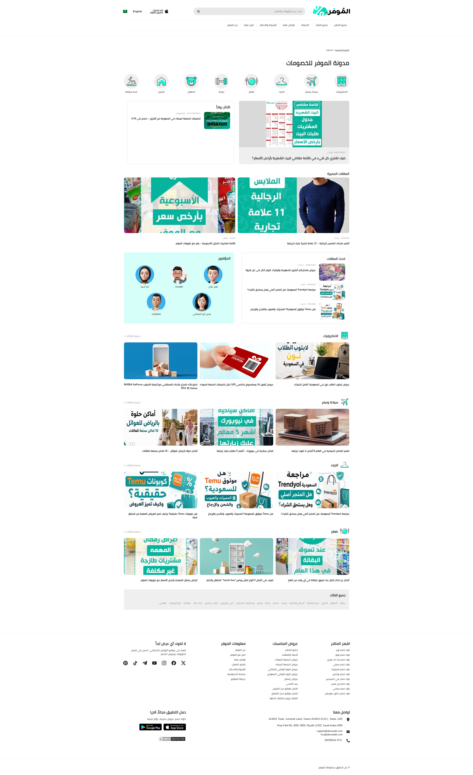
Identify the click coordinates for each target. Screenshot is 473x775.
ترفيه (284, 603)
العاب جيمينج (211, 603)
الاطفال (334, 603)
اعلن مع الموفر (238, 654)
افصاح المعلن (239, 664)
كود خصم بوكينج (341, 674)
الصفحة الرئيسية (342, 50)
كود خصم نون (343, 650)
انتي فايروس (226, 603)
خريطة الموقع (238, 679)
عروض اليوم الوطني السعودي (282, 674)
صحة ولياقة (313, 603)
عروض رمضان (291, 679)
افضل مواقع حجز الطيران (285, 688)
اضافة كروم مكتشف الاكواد (283, 698)
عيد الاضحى (292, 683)
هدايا (267, 603)
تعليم (260, 603)
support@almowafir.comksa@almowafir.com (330, 733)
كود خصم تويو (342, 654)
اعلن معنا (249, 25)
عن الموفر (232, 25)
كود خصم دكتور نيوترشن (337, 693)
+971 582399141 (334, 740)
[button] (183, 663)
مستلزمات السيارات (245, 603)
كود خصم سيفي (341, 664)
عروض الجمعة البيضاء (286, 664)
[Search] (198, 11)
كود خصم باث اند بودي (338, 659)
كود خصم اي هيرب (340, 683)
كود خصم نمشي (341, 688)
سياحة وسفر (330, 402)
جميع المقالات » (132, 336)
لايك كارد (197, 603)
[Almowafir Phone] (348, 741)
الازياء (334, 465)
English (137, 11)
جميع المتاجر (340, 25)
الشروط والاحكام (268, 25)
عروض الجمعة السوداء (286, 659)
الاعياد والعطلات (290, 654)
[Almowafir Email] (348, 732)
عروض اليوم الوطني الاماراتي (283, 669)
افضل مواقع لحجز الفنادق (284, 693)
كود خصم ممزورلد (340, 669)
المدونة (305, 25)
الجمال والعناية (296, 603)
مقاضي (163, 603)
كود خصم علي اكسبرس (338, 679)
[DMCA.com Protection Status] (154, 739)
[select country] (125, 11)
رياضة (343, 603)
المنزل (324, 603)
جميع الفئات (321, 25)
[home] (331, 11)
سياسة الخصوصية (236, 674)
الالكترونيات (330, 336)
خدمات (275, 603)
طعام (334, 532)
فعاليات (187, 603)
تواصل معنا (289, 25)
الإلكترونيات (175, 603)
